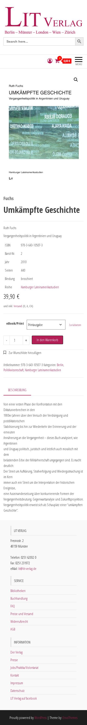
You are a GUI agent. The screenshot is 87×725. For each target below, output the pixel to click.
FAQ (12, 606)
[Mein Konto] (49, 61)
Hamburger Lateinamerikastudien (40, 287)
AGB (12, 629)
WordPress (40, 717)
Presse (14, 659)
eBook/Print (15, 323)
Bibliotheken (18, 590)
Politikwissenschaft (13, 370)
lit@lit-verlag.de (27, 568)
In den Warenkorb (47, 339)
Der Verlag (16, 652)
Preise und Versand (21, 613)
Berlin (60, 365)
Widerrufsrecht (19, 621)
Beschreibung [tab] (17, 390)
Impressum (16, 683)
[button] (76, 79)
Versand (18, 306)
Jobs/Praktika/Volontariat (24, 667)
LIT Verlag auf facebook (23, 698)
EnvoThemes (70, 717)
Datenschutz (17, 690)
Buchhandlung (18, 598)
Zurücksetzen (75, 325)
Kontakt (14, 675)
